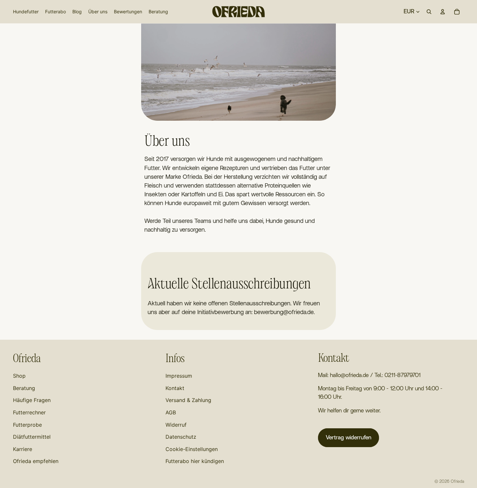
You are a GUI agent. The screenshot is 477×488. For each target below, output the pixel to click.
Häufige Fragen (32, 400)
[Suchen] (429, 12)
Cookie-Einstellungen (191, 449)
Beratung (24, 388)
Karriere (22, 449)
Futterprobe (27, 424)
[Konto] (442, 12)
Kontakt (174, 388)
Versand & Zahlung (188, 400)
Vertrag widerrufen (348, 437)
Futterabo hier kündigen (194, 461)
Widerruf (176, 424)
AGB (170, 412)
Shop (19, 375)
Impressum (178, 375)
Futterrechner (29, 412)
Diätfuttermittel (32, 436)
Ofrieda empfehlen (35, 461)
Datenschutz (180, 436)
